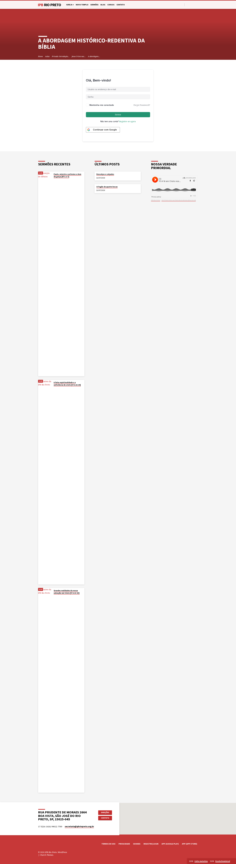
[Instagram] (193, 5)
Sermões (94, 5)
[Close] (233, 861)
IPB (49, 4)
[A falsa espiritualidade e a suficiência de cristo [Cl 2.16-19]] (45, 482)
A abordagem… (94, 56)
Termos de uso (108, 844)
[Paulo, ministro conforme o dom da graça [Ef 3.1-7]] (45, 274)
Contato (120, 5)
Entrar (118, 114)
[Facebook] (187, 5)
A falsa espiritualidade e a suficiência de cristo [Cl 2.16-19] (67, 383)
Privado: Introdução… (60, 56)
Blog (103, 5)
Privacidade (124, 844)
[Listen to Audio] (56, 180)
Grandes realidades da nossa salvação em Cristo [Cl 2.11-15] (66, 591)
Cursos (110, 5)
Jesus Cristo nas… (79, 56)
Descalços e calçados (105, 174)
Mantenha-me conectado (101, 105)
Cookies (136, 844)
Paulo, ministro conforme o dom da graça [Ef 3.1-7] (67, 175)
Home (40, 56)
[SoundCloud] (197, 5)
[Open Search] (182, 5)
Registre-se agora (127, 121)
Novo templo (82, 5)
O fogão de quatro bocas (107, 187)
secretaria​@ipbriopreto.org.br (79, 826)
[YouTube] (190, 5)
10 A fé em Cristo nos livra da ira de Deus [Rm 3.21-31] (178, 200)
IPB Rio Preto (155, 200)
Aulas (47, 56)
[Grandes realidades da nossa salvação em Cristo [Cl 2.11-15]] (45, 690)
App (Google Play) (170, 844)
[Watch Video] (54, 180)
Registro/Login (151, 844)
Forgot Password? (142, 105)
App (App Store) (189, 844)
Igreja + (70, 5)
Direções (105, 812)
